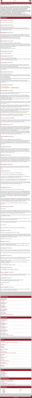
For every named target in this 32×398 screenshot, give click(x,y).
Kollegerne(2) (3, 303)
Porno (2, 350)
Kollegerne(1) (3, 307)
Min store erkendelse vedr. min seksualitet (8, 352)
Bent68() (3, 354)
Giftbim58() (3, 32)
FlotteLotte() (3, 20)
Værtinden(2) (3, 310)
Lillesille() (3, 187)
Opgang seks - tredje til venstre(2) (7, 314)
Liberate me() (4, 206)
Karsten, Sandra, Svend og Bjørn (7, 380)
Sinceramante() (4, 309)
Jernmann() (3, 375)
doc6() (2, 365)
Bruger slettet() (3, 272)
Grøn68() (3, 302)
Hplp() (2, 346)
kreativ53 (11, 3)
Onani (2, 355)
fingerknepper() (4, 298)
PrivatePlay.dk (16, 397)
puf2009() (3, 372)
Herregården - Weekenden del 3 (7, 381)
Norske (3, 392)
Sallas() (2, 359)
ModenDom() (3, 357)
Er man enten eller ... (4, 363)
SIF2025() (3, 362)
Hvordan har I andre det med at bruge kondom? (9, 342)
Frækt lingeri (3, 344)
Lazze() (2, 341)
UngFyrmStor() (4, 373)
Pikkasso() (3, 312)
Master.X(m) (3, 267)
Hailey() (2, 146)
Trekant (2, 382)
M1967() (2, 374)
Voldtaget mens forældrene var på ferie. (8, 384)
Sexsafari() (3, 124)
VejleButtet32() (3, 351)
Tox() (2, 170)
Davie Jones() (4, 136)
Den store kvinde (4, 383)
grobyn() (3, 255)
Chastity (2, 358)
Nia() (2, 241)
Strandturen (3, 300)
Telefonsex (3, 347)
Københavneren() (4, 349)
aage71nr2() (3, 84)
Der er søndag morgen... (5, 360)
